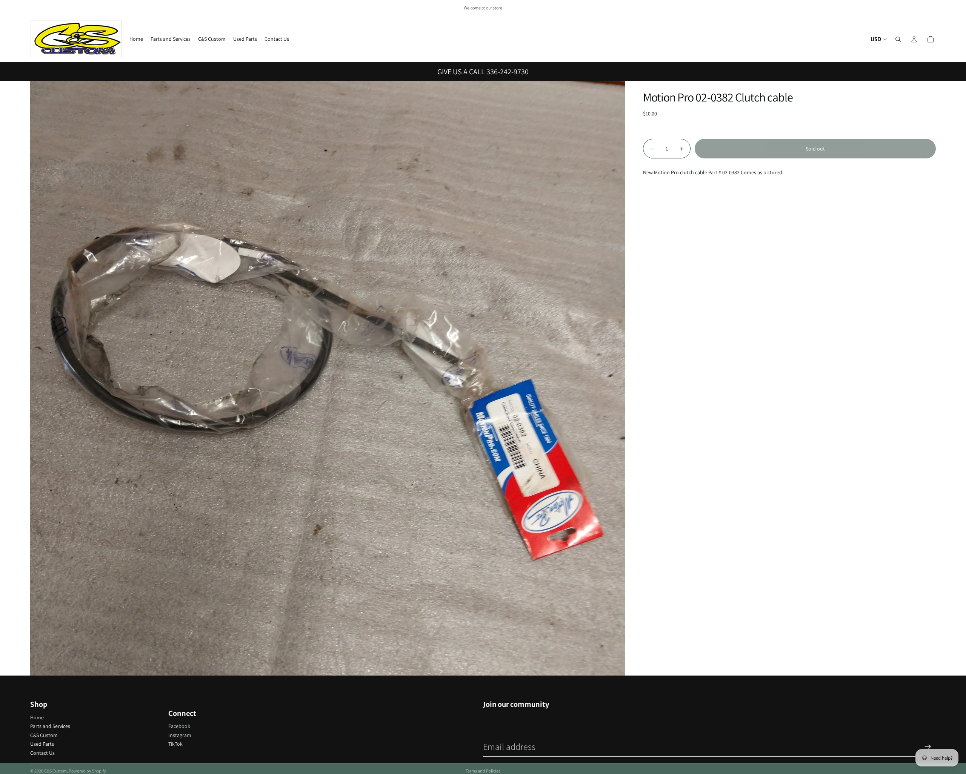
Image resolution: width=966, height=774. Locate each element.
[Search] (898, 39)
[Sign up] (928, 747)
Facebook (179, 726)
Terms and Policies (483, 771)
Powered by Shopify (87, 771)
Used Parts (42, 743)
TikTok (175, 743)
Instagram (179, 735)
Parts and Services (50, 726)
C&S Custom (44, 735)
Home (37, 717)
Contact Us (42, 752)
